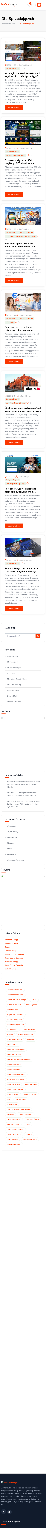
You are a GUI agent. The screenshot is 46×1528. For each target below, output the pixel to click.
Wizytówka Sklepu (14, 1134)
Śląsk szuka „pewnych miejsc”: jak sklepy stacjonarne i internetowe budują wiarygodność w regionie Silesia (23, 410)
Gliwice (10, 1035)
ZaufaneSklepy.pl (8, 24)
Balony (33, 1000)
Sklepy (7, 947)
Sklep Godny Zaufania (14, 958)
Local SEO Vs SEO (14, 1054)
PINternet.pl (11, 854)
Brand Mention (12, 1010)
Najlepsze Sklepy (12, 943)
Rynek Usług (12, 1104)
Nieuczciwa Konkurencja (16, 1074)
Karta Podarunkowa (14, 1040)
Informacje (10, 236)
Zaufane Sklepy (11, 951)
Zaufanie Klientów (14, 1144)
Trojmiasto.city (12, 832)
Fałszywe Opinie (29, 1030)
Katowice (30, 1040)
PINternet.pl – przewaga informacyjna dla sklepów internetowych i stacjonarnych (22, 794)
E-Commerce (12, 1030)
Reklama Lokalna (30, 1094)
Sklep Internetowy (25, 1114)
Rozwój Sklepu (21, 1099)
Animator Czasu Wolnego (16, 1000)
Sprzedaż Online (13, 1124)
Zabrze (29, 1134)
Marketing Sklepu (13, 1069)
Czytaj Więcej (14, 108)
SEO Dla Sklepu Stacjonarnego (18, 1109)
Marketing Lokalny (14, 1064)
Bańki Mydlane (31, 1005)
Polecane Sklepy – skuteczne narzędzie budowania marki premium (20, 490)
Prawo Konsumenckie (15, 1089)
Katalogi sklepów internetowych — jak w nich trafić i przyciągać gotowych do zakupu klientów (22, 75)
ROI (8, 1099)
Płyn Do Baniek (13, 1094)
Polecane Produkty (14, 685)
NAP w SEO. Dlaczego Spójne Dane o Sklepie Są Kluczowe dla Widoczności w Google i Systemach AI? (23, 804)
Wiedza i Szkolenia (14, 702)
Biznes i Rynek (12, 656)
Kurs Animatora (12, 1044)
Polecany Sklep (31, 1084)
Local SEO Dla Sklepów (15, 1050)
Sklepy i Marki (12, 696)
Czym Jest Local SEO (15, 1015)
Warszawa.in (11, 826)
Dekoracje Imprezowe (15, 1025)
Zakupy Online (12, 1139)
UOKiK (27, 1124)
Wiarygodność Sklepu (15, 1129)
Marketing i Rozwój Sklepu (15, 155)
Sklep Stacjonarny (13, 1119)
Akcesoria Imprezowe (15, 995)
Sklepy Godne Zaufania (14, 954)
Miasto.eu (10, 849)
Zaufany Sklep (10, 969)
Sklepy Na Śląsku (32, 1119)
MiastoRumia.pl (12, 837)
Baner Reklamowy (14, 1005)
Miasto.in (10, 843)
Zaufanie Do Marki (30, 1139)
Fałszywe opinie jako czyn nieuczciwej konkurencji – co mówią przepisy (20, 245)
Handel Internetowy (25, 1035)
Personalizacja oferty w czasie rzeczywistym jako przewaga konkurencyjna (21, 570)
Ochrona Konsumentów (15, 1079)
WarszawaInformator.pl (15, 860)
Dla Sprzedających (12, 68)
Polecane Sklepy (13, 690)
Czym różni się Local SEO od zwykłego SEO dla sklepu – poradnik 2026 (20, 162)
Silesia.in (10, 1114)
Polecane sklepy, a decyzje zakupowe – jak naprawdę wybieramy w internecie (19, 329)
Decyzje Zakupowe (14, 1020)
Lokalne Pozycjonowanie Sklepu (19, 1059)
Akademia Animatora (14, 990)
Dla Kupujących (11, 232)
